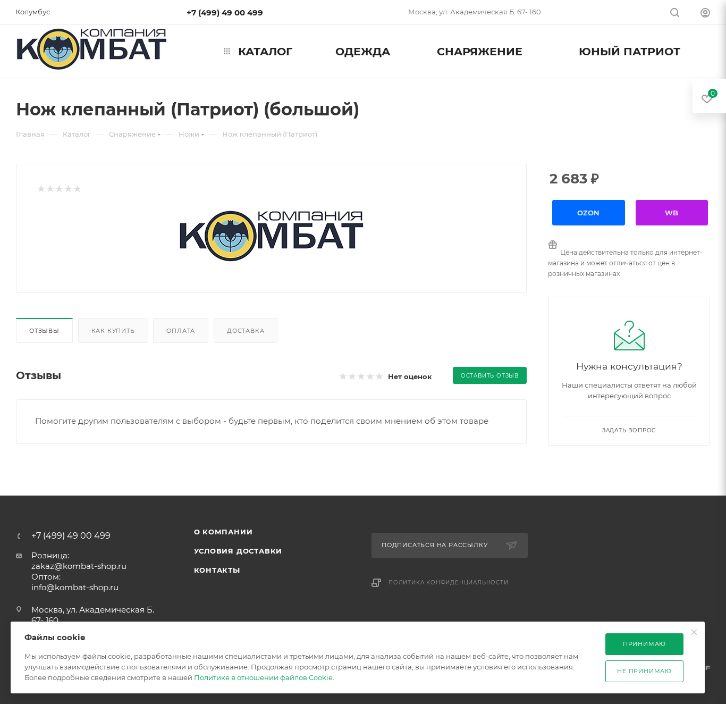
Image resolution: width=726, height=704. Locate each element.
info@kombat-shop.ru (75, 587)
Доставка (245, 330)
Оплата (180, 330)
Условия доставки (238, 551)
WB (671, 212)
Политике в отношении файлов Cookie (263, 677)
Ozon (588, 212)
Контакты (217, 570)
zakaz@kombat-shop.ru (78, 566)
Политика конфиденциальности (449, 582)
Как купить (113, 330)
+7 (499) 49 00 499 (225, 12)
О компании (223, 531)
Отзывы (44, 330)
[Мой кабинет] (705, 14)
